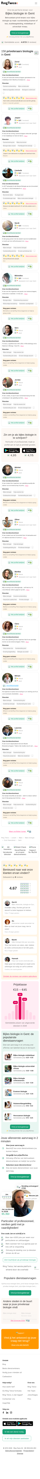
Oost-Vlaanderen (10, 840)
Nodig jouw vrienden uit (12, 1372)
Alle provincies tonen (18, 1320)
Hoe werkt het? (8, 1387)
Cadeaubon (7, 1376)
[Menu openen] (36, 3)
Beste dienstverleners (11, 1368)
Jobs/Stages (33, 1395)
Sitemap (20, 1453)
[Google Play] (12, 450)
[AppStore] (29, 450)
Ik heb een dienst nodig (14, 1432)
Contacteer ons (8, 1399)
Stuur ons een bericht (20, 1345)
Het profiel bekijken (17, 108)
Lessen (13, 838)
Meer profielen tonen (17, 831)
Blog (4, 1364)
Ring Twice (5, 838)
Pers (29, 1399)
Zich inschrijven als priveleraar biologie (20, 1260)
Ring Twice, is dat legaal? (12, 1395)
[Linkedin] (7, 1413)
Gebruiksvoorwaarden (13, 1451)
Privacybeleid (28, 1451)
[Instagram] (11, 1413)
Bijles (20, 838)
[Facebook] (3, 1413)
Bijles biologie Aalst (9, 1313)
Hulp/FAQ (6, 1403)
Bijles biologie (29, 838)
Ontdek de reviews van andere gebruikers (20, 976)
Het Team (31, 1391)
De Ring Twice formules (12, 1391)
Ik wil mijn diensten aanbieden (17, 1438)
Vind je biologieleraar (20, 33)
